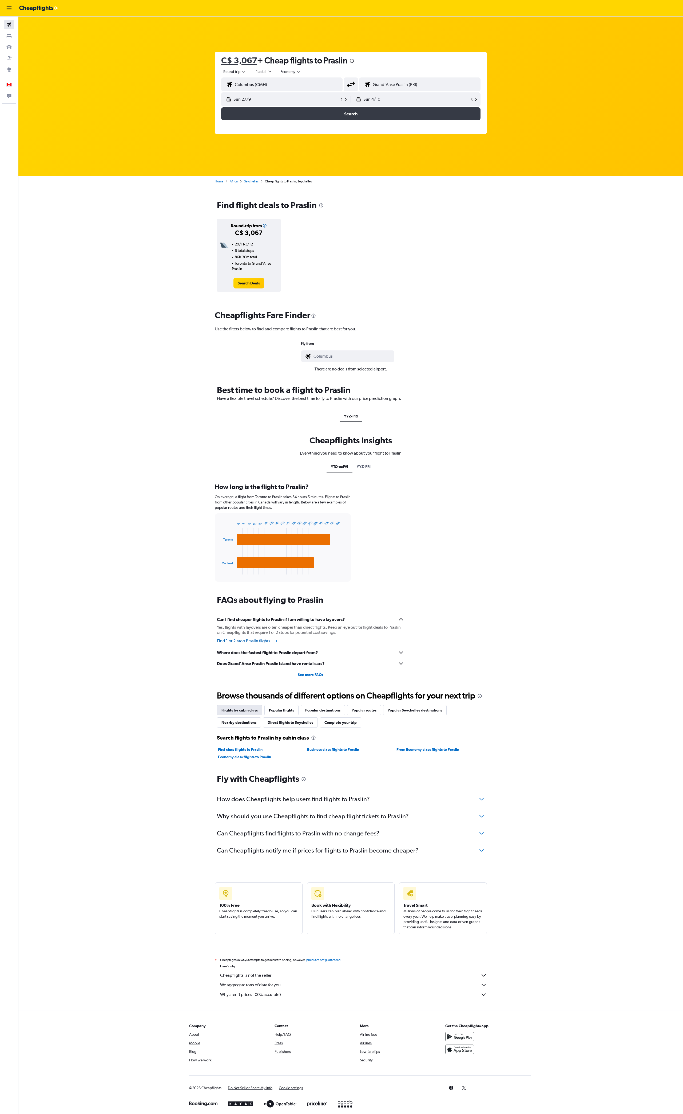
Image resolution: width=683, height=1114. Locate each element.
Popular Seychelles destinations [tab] (415, 710)
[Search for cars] (9, 47)
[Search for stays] (9, 35)
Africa (234, 181)
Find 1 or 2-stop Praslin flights (243, 640)
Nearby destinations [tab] (238, 722)
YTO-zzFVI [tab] (339, 466)
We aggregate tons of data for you (250, 984)
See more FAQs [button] (310, 675)
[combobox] (234, 71)
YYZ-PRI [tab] (351, 416)
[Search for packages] (9, 58)
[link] (248, 283)
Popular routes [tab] (364, 710)
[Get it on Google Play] (459, 1036)
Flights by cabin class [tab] (239, 710)
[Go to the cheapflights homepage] (39, 8)
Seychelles (251, 181)
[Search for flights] (9, 24)
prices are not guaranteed (323, 960)
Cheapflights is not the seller (245, 975)
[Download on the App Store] (459, 1049)
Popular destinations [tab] (322, 710)
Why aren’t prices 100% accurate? (250, 994)
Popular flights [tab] (281, 710)
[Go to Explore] (9, 69)
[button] (9, 8)
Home (219, 181)
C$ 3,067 (239, 60)
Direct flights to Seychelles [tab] (290, 722)
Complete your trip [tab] (340, 722)
